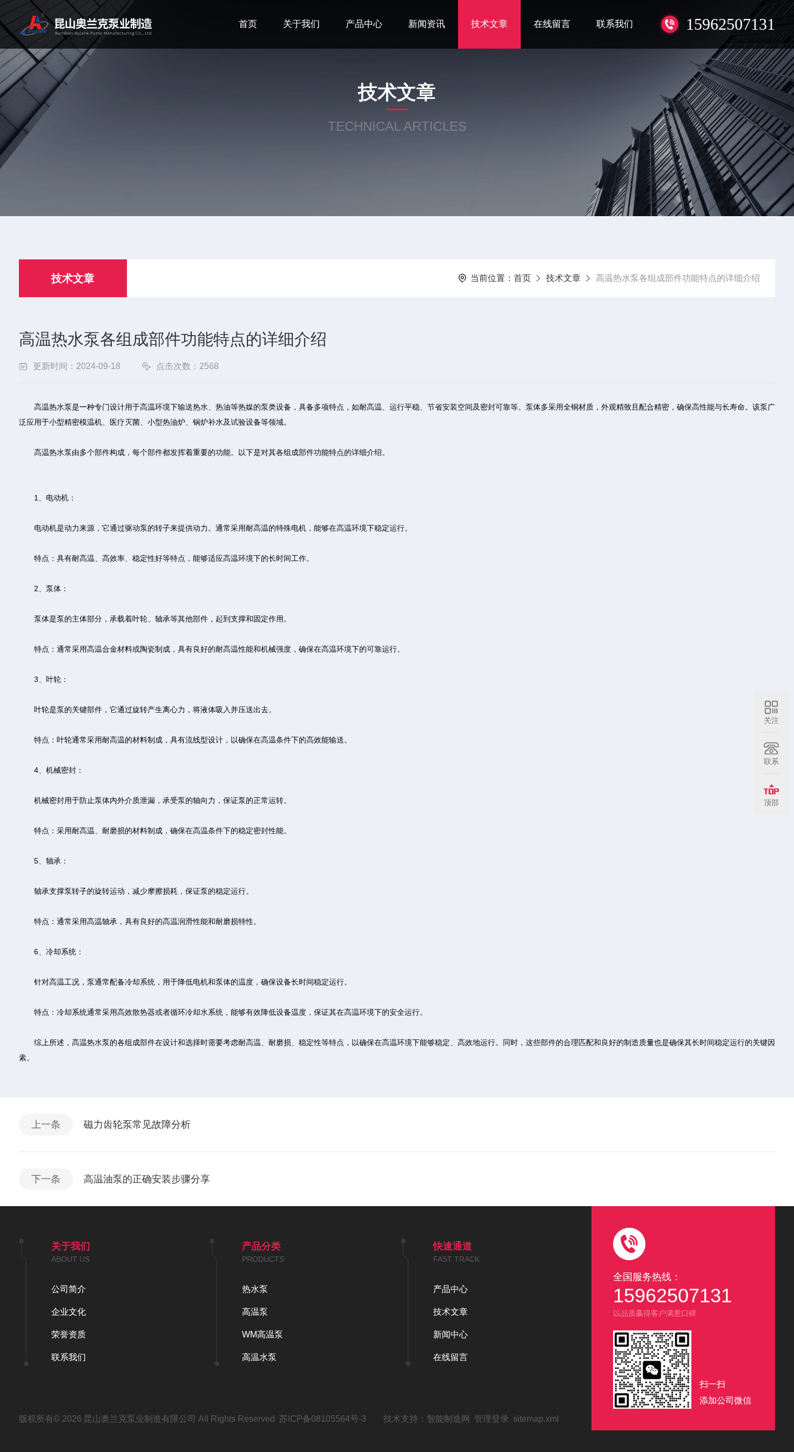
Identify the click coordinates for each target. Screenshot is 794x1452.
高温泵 (255, 1311)
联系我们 (614, 24)
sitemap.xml (536, 1418)
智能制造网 (448, 1418)
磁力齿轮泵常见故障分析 (137, 1124)
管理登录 (491, 1418)
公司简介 (68, 1289)
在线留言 (552, 24)
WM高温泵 (262, 1334)
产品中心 (364, 24)
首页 (248, 24)
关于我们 (301, 24)
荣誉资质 (68, 1334)
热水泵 (255, 1289)
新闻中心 (450, 1334)
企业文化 (68, 1311)
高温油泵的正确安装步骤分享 (147, 1179)
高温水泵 (259, 1357)
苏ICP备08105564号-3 (322, 1418)
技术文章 (489, 24)
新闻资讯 (426, 24)
